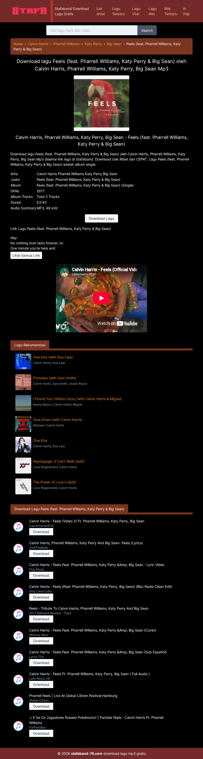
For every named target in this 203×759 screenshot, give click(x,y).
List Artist (101, 11)
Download (41, 532)
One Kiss (40, 440)
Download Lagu (101, 218)
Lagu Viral (136, 11)
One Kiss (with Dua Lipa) (53, 357)
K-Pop (186, 11)
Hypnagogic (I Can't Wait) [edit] (58, 461)
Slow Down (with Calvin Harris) (57, 419)
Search (147, 30)
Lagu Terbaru (118, 11)
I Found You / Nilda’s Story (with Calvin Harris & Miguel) (77, 399)
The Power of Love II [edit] (54, 482)
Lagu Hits (153, 11)
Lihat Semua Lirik (26, 255)
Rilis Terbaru (170, 11)
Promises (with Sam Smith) (54, 378)
